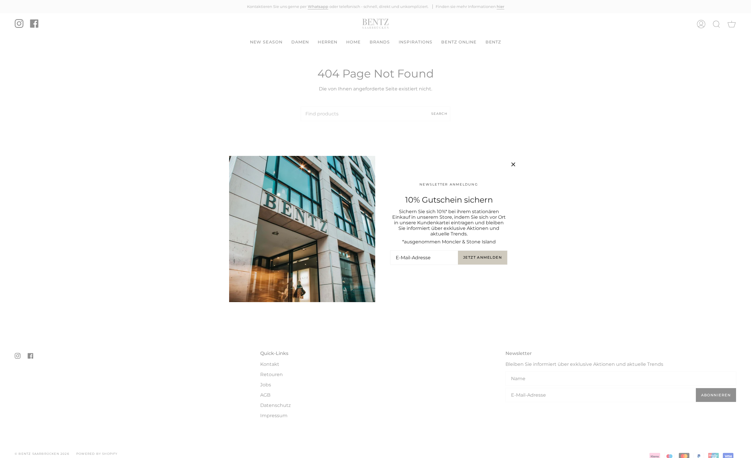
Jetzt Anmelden (482, 257)
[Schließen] (513, 164)
